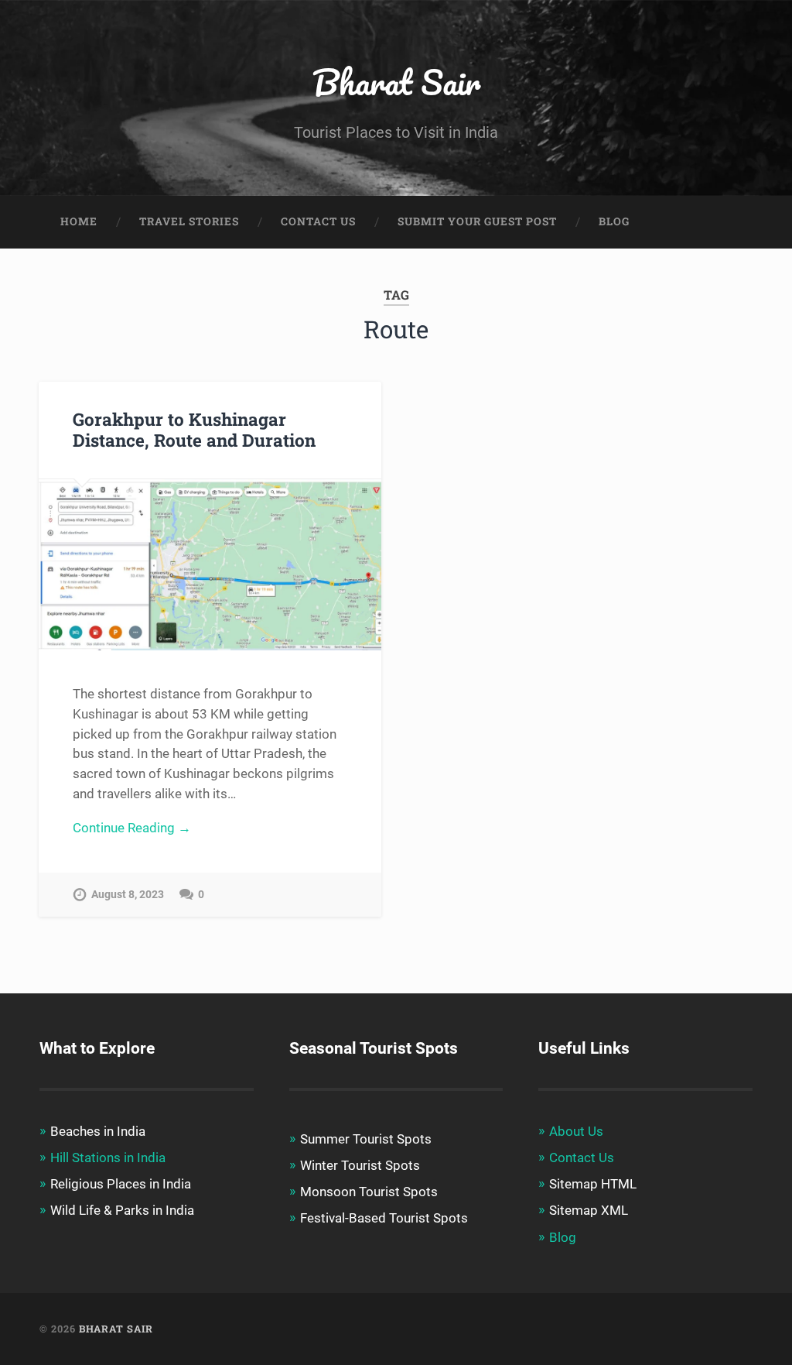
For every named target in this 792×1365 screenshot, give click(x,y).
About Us (576, 1131)
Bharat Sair (396, 81)
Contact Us (318, 221)
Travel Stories (189, 221)
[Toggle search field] (726, 222)
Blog (614, 221)
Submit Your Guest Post (477, 221)
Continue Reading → (132, 827)
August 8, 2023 (127, 894)
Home (78, 221)
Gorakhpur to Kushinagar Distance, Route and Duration (194, 429)
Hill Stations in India (108, 1157)
